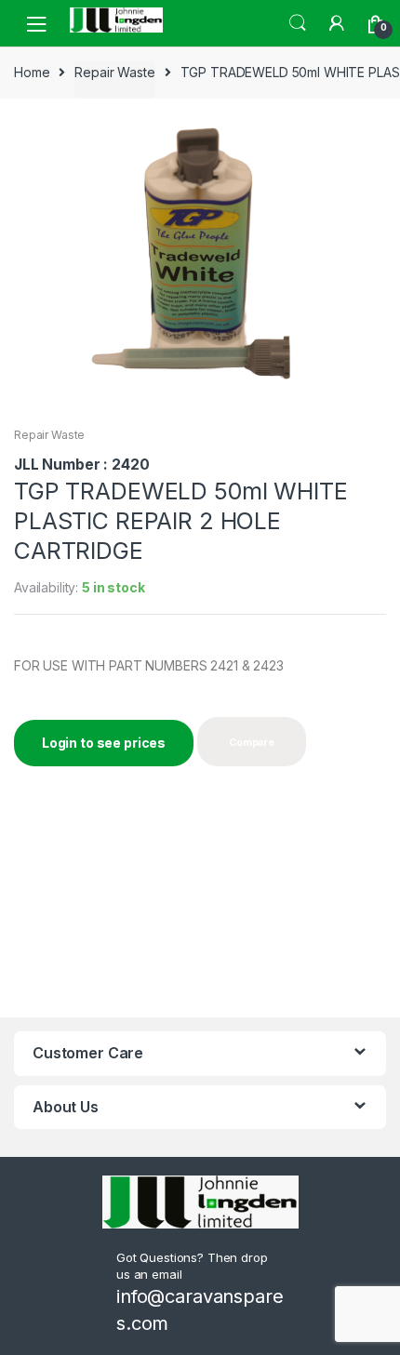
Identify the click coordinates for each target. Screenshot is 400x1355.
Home (31, 72)
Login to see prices (104, 743)
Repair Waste (114, 72)
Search (297, 23)
